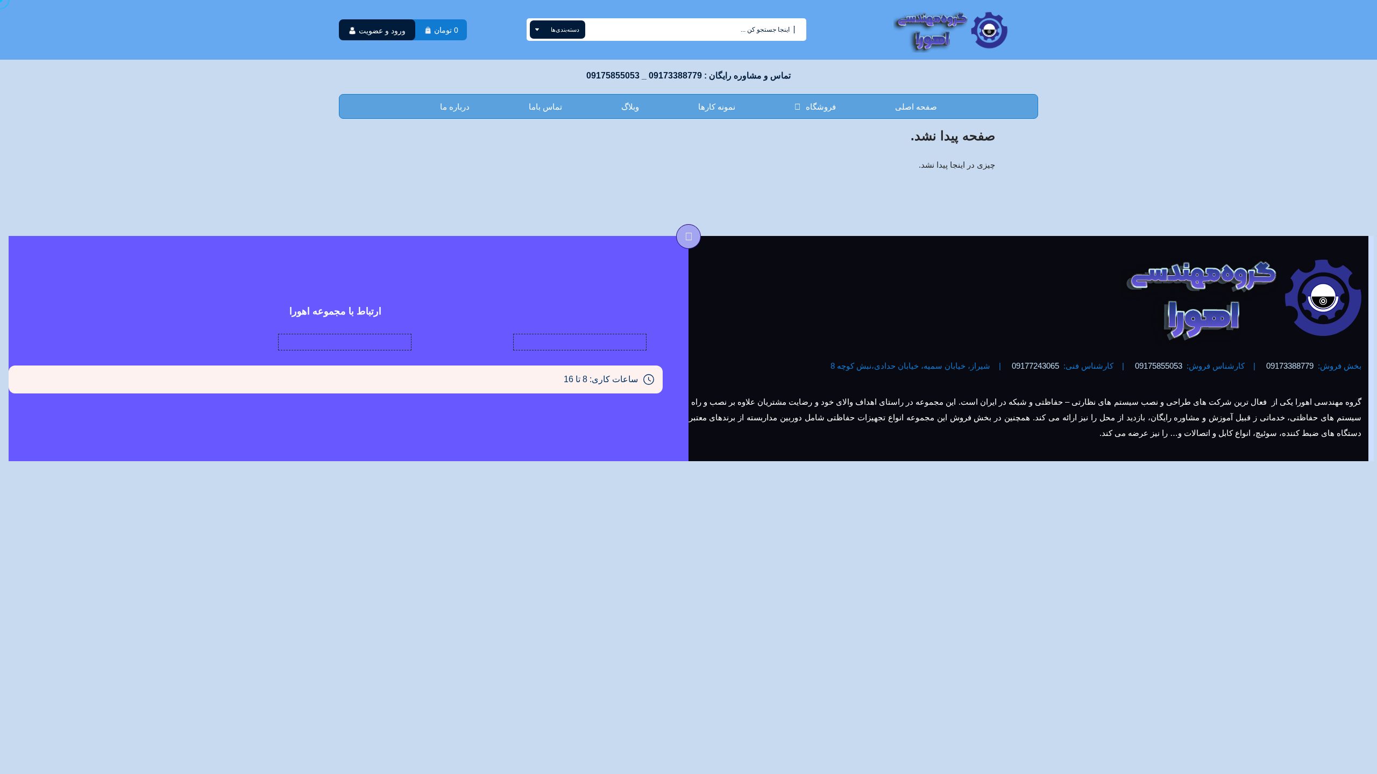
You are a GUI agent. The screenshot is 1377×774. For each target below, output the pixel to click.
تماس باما (545, 107)
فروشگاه (821, 107)
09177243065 (1035, 365)
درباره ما (455, 107)
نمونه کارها (716, 107)
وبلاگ (630, 107)
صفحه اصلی (916, 107)
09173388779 (1290, 365)
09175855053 (1158, 365)
